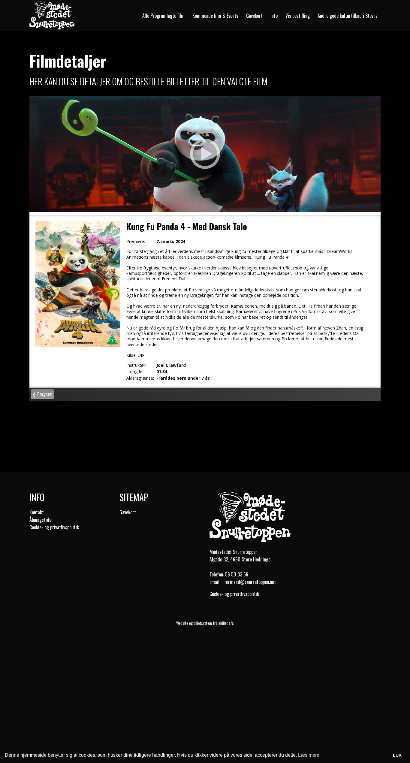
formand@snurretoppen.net (250, 581)
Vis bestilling (297, 15)
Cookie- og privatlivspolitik (54, 527)
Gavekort (254, 15)
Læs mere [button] (308, 755)
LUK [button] (397, 755)
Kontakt (36, 512)
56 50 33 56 (236, 574)
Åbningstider (41, 519)
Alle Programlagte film (163, 15)
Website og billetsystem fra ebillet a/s (205, 623)
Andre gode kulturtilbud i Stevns (348, 15)
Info (274, 15)
